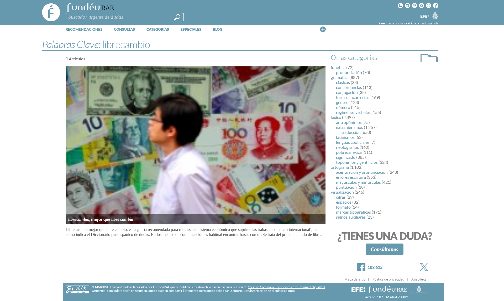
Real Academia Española (420, 23)
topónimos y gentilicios (357, 162)
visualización (342, 191)
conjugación (347, 92)
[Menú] (323, 29)
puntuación (346, 186)
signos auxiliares (351, 216)
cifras (341, 196)
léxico (336, 117)
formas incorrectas (353, 97)
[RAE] (435, 15)
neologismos (347, 147)
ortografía (340, 167)
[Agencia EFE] (424, 16)
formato (343, 206)
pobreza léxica (349, 152)
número (343, 107)
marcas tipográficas (353, 211)
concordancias (349, 87)
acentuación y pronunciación (362, 172)
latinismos (345, 137)
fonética (338, 67)
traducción (351, 132)
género (342, 102)
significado (345, 157)
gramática (340, 77)
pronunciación (349, 72)
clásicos (343, 82)
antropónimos (349, 122)
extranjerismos (349, 127)
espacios (343, 201)
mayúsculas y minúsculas (358, 181)
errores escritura (351, 177)
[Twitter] (425, 267)
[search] (177, 17)
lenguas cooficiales (353, 142)
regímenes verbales (353, 112)
